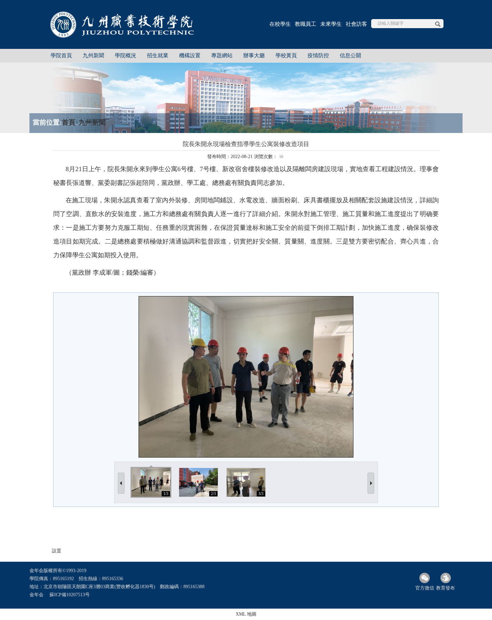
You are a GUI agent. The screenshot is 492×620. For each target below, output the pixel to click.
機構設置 (189, 55)
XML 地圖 (246, 614)
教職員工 (305, 24)
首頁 (68, 122)
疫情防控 (318, 55)
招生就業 (157, 55)
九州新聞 (93, 55)
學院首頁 (61, 55)
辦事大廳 (254, 55)
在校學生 (280, 24)
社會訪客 (356, 24)
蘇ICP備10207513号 (70, 594)
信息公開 (350, 55)
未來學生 (331, 24)
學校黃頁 (286, 55)
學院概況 (125, 55)
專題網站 (222, 55)
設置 (56, 550)
